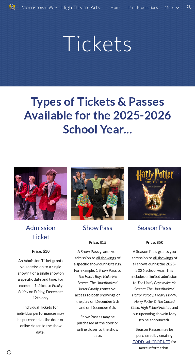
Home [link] (116, 7)
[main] (97, 43)
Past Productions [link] (143, 7)
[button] (189, 7)
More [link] (169, 7)
